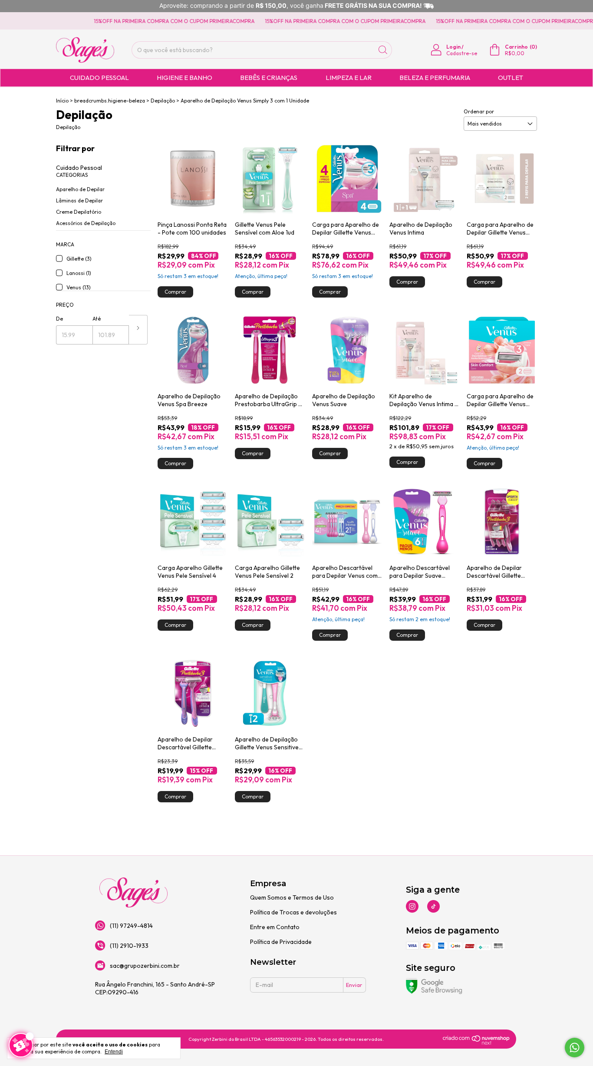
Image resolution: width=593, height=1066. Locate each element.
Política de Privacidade (281, 942)
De (59, 318)
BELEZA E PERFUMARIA (434, 77)
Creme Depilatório (78, 212)
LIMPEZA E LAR (349, 77)
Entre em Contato (275, 927)
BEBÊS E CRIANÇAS (268, 77)
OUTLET (510, 77)
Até (96, 318)
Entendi (114, 1052)
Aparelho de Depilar (80, 189)
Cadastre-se (461, 53)
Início (62, 100)
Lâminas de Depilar (79, 200)
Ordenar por (479, 111)
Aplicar (138, 329)
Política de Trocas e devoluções (293, 912)
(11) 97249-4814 (131, 926)
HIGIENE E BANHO (184, 77)
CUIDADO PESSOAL (99, 77)
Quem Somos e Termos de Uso (292, 897)
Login (453, 46)
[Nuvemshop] (476, 1043)
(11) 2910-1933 (129, 946)
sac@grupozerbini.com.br (145, 966)
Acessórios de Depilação (85, 223)
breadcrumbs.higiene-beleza (109, 100)
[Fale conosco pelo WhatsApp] (574, 1047)
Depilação (163, 100)
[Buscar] (383, 50)
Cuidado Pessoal (79, 168)
